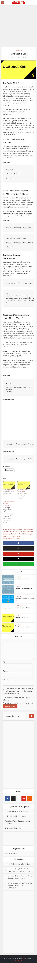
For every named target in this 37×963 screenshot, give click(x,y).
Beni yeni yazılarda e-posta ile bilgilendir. (19, 703)
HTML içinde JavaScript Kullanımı (22, 532)
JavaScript (18, 50)
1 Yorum (17, 57)
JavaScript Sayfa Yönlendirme (24, 588)
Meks (23, 958)
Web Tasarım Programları (14, 828)
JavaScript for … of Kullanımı (24, 627)
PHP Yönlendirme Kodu (16, 864)
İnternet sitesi (8, 680)
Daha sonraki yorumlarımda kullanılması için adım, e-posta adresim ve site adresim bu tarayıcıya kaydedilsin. (18, 691)
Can (28, 864)
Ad (4, 662)
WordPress (18, 960)
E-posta (6, 671)
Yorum (5, 642)
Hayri (27, 57)
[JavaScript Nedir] (9, 485)
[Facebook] (7, 798)
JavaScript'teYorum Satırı (12, 538)
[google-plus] (18, 798)
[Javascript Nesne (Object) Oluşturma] (10, 511)
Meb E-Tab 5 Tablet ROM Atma (15, 816)
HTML (17, 606)
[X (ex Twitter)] (13, 798)
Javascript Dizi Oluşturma (22, 491)
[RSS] (29, 798)
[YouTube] (23, 798)
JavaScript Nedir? (15, 536)
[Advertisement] (18, 27)
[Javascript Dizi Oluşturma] (23, 485)
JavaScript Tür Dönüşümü (23, 617)
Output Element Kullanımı (23, 607)
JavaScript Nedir (8, 490)
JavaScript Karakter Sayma (23, 579)
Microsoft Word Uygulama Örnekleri (17, 811)
